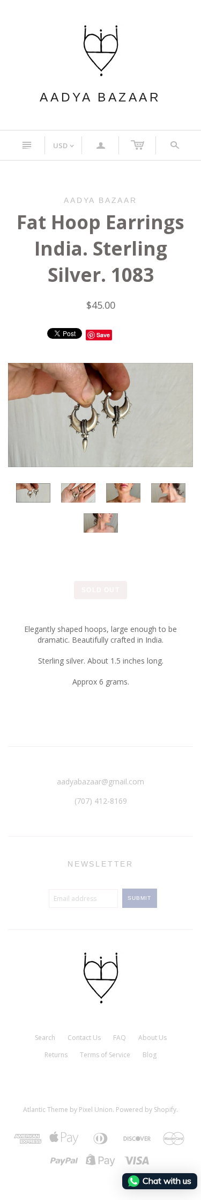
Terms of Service (105, 1054)
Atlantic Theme (45, 1109)
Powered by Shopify (146, 1109)
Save (103, 335)
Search (45, 1037)
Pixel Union (96, 1109)
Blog (150, 1054)
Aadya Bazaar (100, 97)
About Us (152, 1037)
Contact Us (84, 1037)
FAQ (119, 1037)
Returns (56, 1054)
